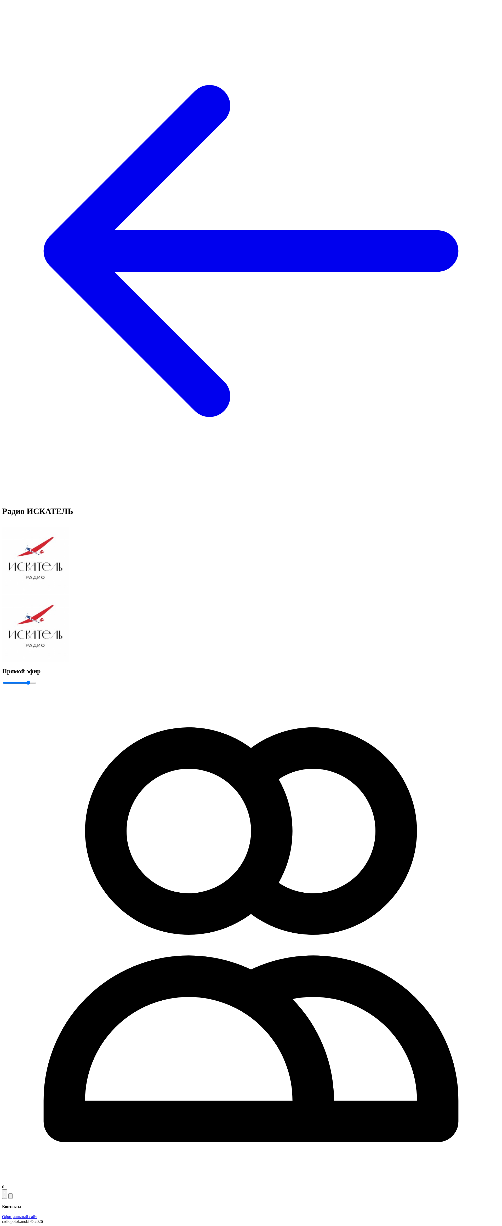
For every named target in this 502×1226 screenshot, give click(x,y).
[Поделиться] (10, 1196)
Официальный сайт (19, 1216)
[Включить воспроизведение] (4, 1194)
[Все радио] (251, 498)
